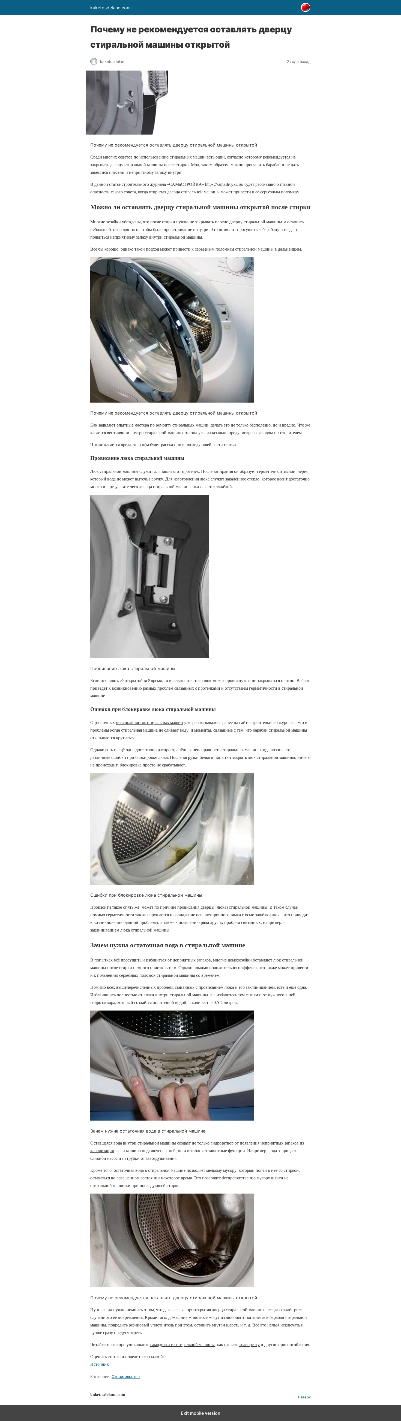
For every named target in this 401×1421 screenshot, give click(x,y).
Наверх (304, 1397)
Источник (99, 1364)
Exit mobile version (200, 1413)
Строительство (126, 1376)
